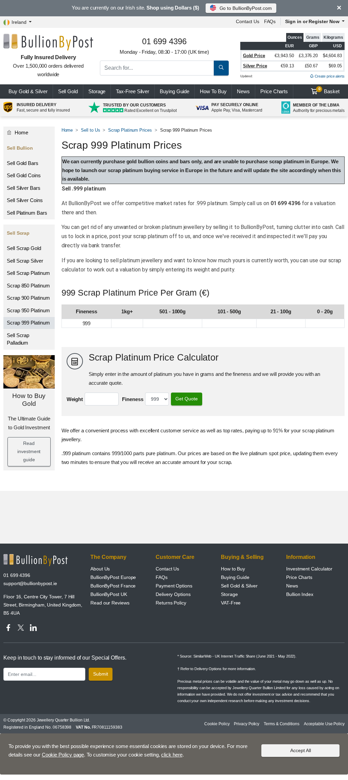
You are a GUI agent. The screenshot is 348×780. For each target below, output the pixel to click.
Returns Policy (171, 602)
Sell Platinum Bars (27, 213)
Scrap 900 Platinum (28, 298)
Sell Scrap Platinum (28, 273)
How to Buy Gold (29, 399)
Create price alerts (329, 76)
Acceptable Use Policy (324, 723)
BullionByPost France (113, 585)
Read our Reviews (109, 602)
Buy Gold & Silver (28, 91)
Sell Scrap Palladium (18, 339)
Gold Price (254, 55)
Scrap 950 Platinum (28, 310)
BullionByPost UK (108, 594)
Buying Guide (174, 91)
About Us (100, 568)
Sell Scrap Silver (25, 261)
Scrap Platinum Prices (130, 130)
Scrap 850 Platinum (28, 285)
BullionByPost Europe (113, 577)
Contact (247, 21)
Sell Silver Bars (23, 188)
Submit (100, 674)
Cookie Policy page (63, 755)
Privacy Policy (246, 723)
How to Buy (233, 568)
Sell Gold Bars (22, 163)
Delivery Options (173, 594)
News (243, 91)
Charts (274, 91)
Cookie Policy (216, 723)
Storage (96, 91)
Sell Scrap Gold (24, 248)
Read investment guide (28, 451)
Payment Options (174, 585)
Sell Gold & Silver (239, 585)
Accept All (300, 750)
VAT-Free (231, 602)
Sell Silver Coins (25, 200)
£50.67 (311, 65)
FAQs (270, 21)
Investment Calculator (309, 568)
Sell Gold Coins (24, 175)
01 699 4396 (16, 575)
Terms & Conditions (281, 723)
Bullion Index (299, 594)
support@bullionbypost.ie (30, 583)
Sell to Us (90, 130)
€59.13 (287, 65)
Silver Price (255, 65)
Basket (329, 90)
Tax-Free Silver (132, 91)
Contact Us (167, 568)
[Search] (221, 68)
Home (67, 130)
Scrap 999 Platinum (28, 323)
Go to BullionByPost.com (246, 8)
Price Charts (299, 577)
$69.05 (335, 65)
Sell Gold (68, 91)
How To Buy (213, 91)
